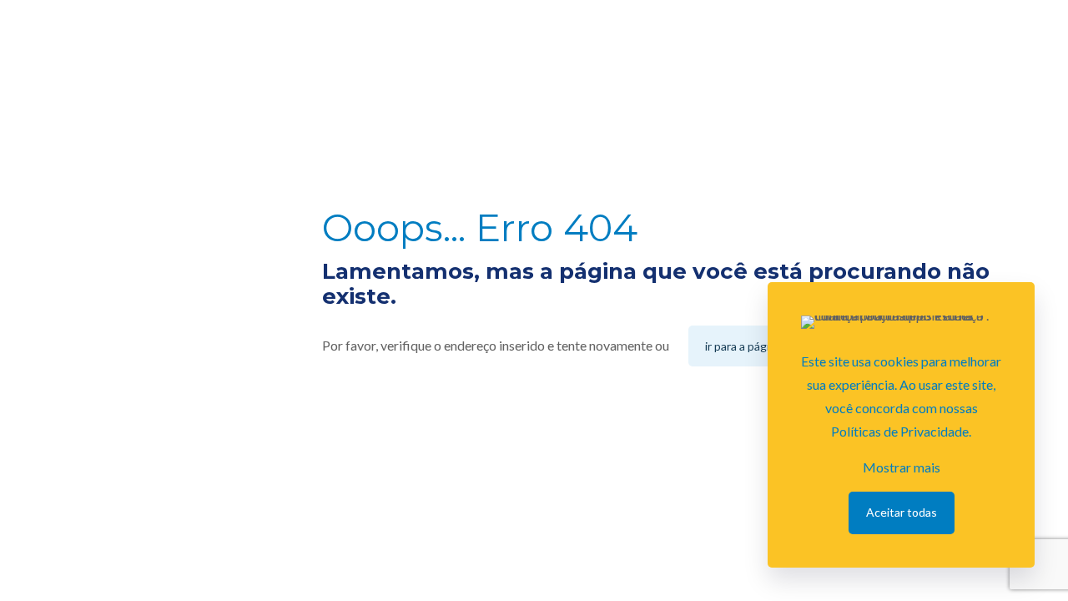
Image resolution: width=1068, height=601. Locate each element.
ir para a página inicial (759, 346)
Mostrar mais (901, 467)
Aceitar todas (901, 512)
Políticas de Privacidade (900, 431)
